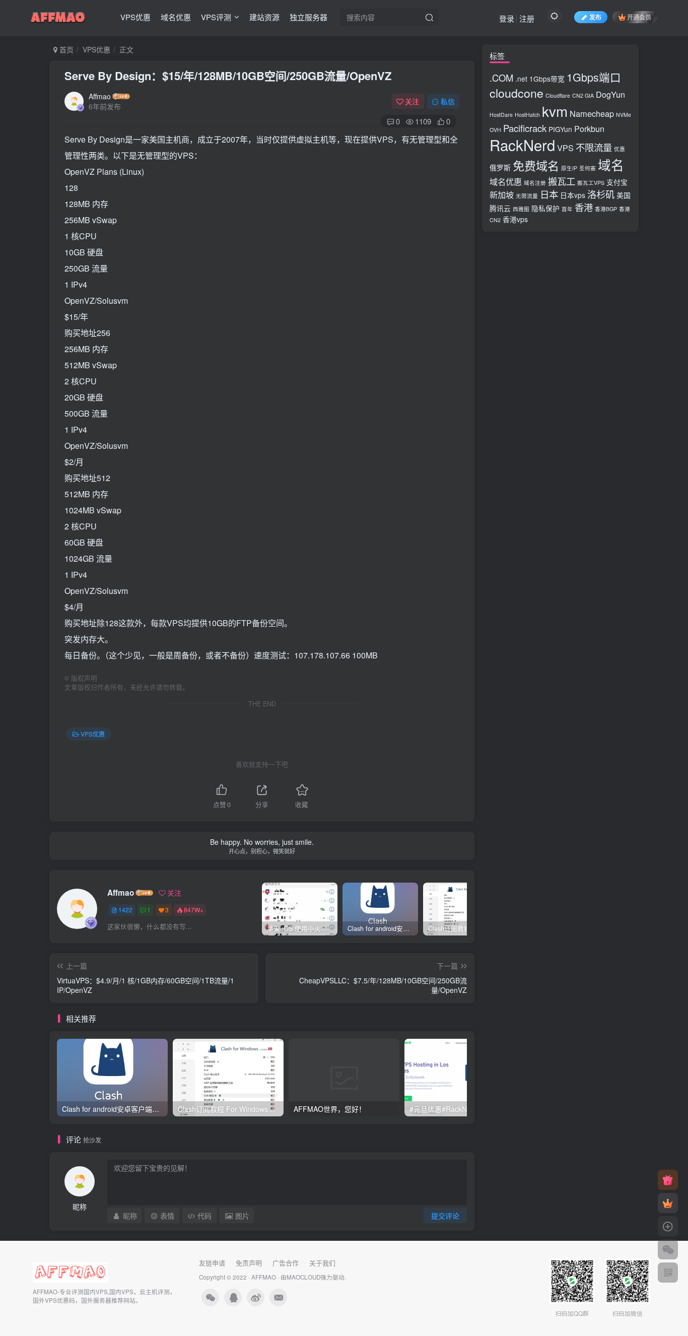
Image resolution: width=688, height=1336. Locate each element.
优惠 (619, 149)
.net (521, 79)
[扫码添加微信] (668, 1249)
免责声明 (249, 1262)
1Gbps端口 (594, 77)
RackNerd (522, 144)
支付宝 (617, 182)
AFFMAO (263, 1277)
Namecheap (592, 113)
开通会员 (639, 17)
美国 (623, 195)
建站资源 (264, 17)
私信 (448, 101)
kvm (555, 111)
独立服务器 (308, 17)
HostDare (501, 114)
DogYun (610, 94)
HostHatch (527, 114)
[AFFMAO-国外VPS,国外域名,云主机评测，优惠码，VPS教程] (58, 15)
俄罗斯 (500, 167)
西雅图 (521, 209)
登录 (506, 18)
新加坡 (502, 194)
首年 (567, 209)
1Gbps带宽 (547, 79)
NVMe (623, 114)
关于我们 (322, 1262)
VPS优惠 (135, 17)
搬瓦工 (561, 180)
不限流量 (594, 147)
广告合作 (285, 1262)
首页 (65, 49)
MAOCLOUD (303, 1277)
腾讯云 (500, 208)
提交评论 (445, 1216)
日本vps (572, 195)
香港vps (515, 219)
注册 (526, 18)
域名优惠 (176, 17)
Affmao (100, 96)
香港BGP (606, 209)
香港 (584, 207)
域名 (611, 165)
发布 (595, 17)
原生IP (569, 168)
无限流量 (527, 195)
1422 (125, 909)
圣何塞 (587, 168)
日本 (549, 194)
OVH (495, 129)
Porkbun (589, 128)
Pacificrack (524, 128)
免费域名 (536, 165)
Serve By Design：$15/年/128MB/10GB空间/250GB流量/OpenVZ (227, 76)
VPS (565, 148)
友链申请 (212, 1262)
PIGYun (560, 129)
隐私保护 (545, 208)
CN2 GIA (583, 95)
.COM (501, 77)
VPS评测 (216, 17)
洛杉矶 (600, 194)
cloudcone (516, 92)
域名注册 (535, 182)
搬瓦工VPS (590, 182)
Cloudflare (557, 95)
